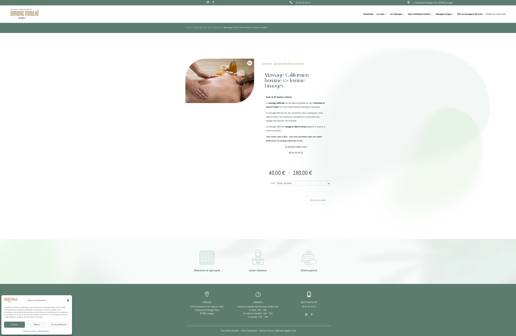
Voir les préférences (58, 324)
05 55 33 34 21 (303, 2)
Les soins (380, 14)
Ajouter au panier (318, 200)
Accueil (188, 27)
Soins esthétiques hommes (419, 14)
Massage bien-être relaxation (208, 27)
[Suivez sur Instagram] (208, 2)
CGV (294, 330)
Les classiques (396, 14)
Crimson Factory (266, 330)
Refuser (37, 324)
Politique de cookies (29, 331)
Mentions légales (43, 331)
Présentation (368, 14)
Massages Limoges (444, 14)
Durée (273, 183)
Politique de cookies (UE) (496, 14)
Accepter (14, 324)
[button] (68, 300)
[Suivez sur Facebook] (213, 2)
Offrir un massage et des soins (470, 14)
